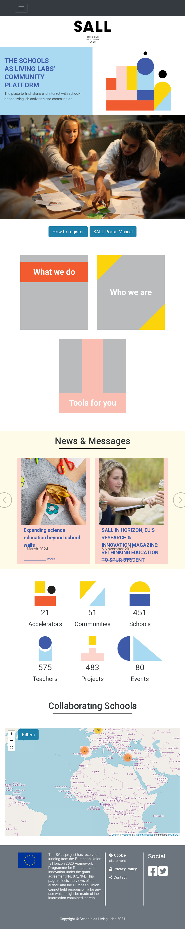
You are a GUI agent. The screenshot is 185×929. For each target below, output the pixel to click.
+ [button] (11, 734)
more (51, 559)
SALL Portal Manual (113, 231)
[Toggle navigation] (21, 8)
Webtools (126, 834)
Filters (28, 734)
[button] (11, 747)
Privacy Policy (125, 869)
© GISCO (173, 834)
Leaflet (115, 834)
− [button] (11, 741)
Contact (120, 877)
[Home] (92, 31)
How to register (68, 231)
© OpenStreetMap (143, 834)
